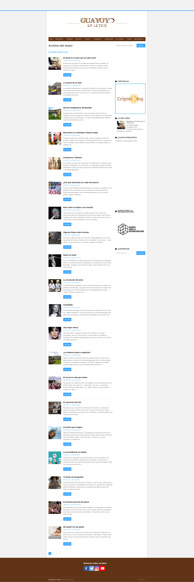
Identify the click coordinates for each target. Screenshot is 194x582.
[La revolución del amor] (54, 285)
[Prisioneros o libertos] (54, 163)
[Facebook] (86, 568)
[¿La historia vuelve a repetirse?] (54, 358)
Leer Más (67, 75)
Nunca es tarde (69, 255)
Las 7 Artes (120, 39)
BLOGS (129, 39)
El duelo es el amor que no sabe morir (79, 58)
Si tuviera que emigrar (72, 427)
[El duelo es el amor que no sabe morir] (54, 63)
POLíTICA (78, 39)
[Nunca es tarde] (54, 260)
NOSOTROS (59, 39)
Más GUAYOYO (139, 39)
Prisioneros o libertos (72, 158)
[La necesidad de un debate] (54, 457)
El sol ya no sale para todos (75, 377)
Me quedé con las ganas (73, 527)
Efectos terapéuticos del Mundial (77, 108)
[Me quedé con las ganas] (54, 532)
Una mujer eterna (70, 328)
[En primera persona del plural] (54, 507)
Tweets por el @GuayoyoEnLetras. (126, 141)
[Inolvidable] (54, 310)
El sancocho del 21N (72, 402)
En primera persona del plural (76, 502)
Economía (98, 39)
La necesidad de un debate (74, 452)
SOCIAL (88, 39)
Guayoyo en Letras (54, 579)
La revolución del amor (73, 280)
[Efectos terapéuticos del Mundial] (54, 113)
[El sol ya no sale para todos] (54, 383)
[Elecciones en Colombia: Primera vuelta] (54, 138)
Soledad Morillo (76, 60)
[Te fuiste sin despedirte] (54, 482)
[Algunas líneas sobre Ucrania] (54, 238)
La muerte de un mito (72, 83)
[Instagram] (97, 568)
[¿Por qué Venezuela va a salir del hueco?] (54, 188)
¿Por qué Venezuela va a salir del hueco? (81, 182)
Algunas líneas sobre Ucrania (76, 232)
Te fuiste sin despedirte (73, 477)
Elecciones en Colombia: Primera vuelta (80, 133)
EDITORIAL (70, 39)
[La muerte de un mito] (54, 88)
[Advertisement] (97, 5)
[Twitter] (91, 568)
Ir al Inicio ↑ (142, 579)
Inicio (51, 39)
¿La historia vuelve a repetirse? (77, 352)
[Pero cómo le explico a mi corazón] (54, 213)
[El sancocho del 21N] (54, 408)
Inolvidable (68, 305)
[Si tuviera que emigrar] (54, 433)
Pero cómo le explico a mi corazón (78, 207)
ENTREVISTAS (109, 39)
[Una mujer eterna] (54, 333)
